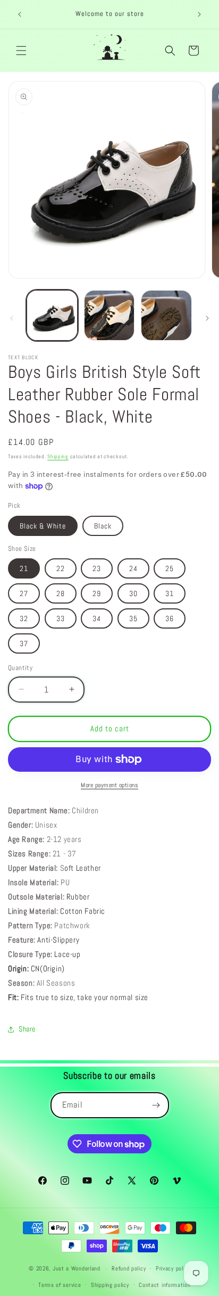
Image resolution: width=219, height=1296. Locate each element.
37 (24, 643)
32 (24, 618)
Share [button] (27, 1029)
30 (133, 593)
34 (96, 618)
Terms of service (59, 1285)
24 (133, 568)
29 (96, 593)
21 (24, 568)
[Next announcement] (199, 14)
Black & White (43, 526)
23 (96, 568)
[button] (21, 50)
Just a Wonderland (76, 1268)
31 (169, 593)
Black (103, 526)
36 (169, 618)
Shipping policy (110, 1285)
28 (60, 593)
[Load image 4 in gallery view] (166, 316)
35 (133, 618)
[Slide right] (207, 318)
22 (60, 568)
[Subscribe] (156, 1105)
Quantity (20, 667)
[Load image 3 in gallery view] (109, 316)
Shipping (58, 456)
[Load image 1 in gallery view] (52, 316)
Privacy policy (173, 1268)
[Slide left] (11, 318)
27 (24, 593)
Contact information (164, 1285)
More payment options (109, 785)
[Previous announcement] (19, 14)
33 (60, 618)
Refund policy (129, 1268)
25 (169, 568)
